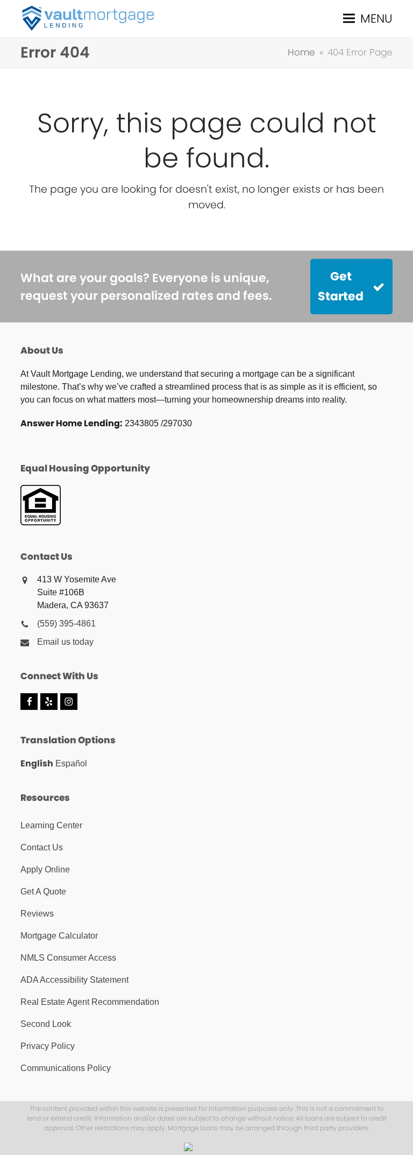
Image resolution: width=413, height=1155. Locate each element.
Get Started (341, 286)
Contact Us (41, 847)
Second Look (45, 1024)
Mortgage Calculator (59, 935)
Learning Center (51, 825)
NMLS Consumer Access (68, 957)
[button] (368, 18)
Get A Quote (43, 891)
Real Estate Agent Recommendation (89, 1001)
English (36, 763)
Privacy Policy (47, 1046)
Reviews (37, 913)
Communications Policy (65, 1068)
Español (71, 763)
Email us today (65, 641)
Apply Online (45, 869)
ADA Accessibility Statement (74, 979)
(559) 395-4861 (66, 623)
